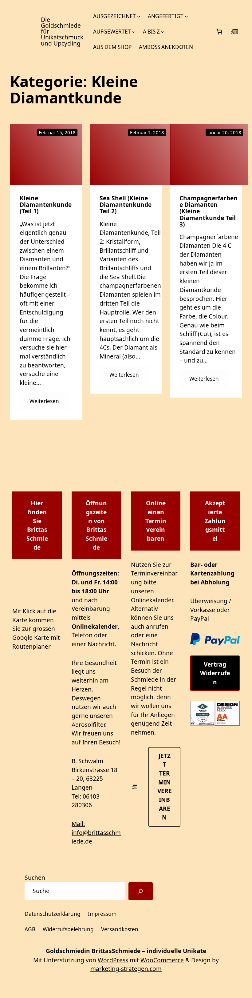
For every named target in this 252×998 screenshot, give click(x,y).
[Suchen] (140, 891)
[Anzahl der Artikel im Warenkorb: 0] (219, 31)
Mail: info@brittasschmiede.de (96, 832)
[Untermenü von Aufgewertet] (133, 31)
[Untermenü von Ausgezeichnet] (138, 16)
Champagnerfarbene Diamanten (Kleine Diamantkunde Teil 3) (208, 211)
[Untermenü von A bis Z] (162, 31)
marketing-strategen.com (126, 969)
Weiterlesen (49, 403)
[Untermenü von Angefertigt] (186, 16)
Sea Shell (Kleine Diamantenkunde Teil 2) (126, 204)
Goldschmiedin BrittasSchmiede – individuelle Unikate (126, 951)
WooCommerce (162, 960)
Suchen (35, 878)
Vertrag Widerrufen (215, 673)
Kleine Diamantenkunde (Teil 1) (46, 204)
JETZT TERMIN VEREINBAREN (164, 787)
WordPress (113, 960)
